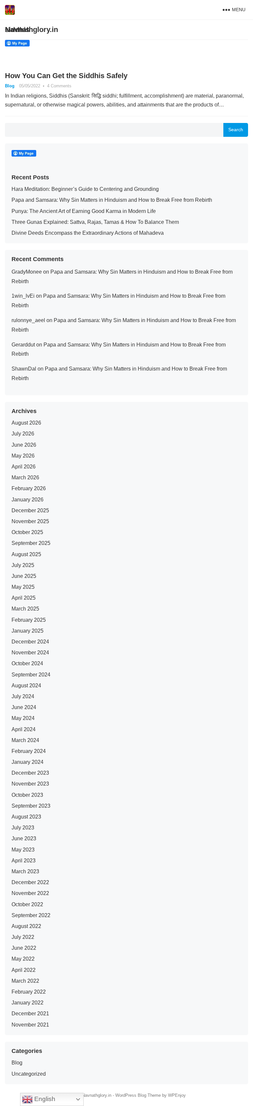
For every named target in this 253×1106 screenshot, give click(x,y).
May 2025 (23, 587)
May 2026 (23, 456)
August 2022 (26, 926)
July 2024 (23, 696)
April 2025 (24, 598)
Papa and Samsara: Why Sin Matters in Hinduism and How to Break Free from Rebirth (112, 200)
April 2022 (24, 970)
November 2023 (30, 784)
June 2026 (24, 445)
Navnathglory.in (31, 29)
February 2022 (29, 992)
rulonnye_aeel (28, 320)
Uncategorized (29, 1074)
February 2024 (29, 751)
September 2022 (31, 915)
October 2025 (27, 532)
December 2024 (30, 641)
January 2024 (27, 762)
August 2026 (26, 423)
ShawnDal (24, 369)
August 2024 (26, 685)
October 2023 (27, 795)
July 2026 (23, 433)
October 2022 (27, 904)
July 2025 (23, 565)
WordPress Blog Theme (138, 1095)
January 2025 (27, 631)
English (44, 1098)
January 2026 (27, 499)
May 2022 (23, 959)
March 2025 (25, 609)
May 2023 (23, 849)
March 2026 (25, 477)
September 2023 (31, 806)
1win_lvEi (23, 296)
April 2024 (24, 729)
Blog (9, 85)
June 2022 (24, 948)
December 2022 (30, 882)
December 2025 (30, 510)
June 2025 (24, 576)
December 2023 (30, 773)
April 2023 (24, 860)
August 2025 (26, 554)
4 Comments (59, 85)
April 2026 (24, 466)
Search (235, 129)
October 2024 (27, 663)
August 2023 (26, 817)
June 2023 (24, 838)
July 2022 (23, 937)
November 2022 (30, 893)
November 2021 (30, 1025)
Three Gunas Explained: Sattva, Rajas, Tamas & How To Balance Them (95, 222)
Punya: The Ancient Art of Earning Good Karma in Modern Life (84, 211)
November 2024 (30, 652)
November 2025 (30, 521)
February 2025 (29, 620)
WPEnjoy (177, 1095)
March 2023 (25, 871)
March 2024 (25, 740)
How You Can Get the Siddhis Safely (66, 76)
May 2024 (23, 718)
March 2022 (25, 981)
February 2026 (29, 488)
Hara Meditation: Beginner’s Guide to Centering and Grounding (85, 189)
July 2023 (23, 827)
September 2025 (31, 543)
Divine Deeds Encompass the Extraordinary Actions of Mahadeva (88, 233)
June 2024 (24, 707)
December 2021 (30, 1013)
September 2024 (31, 674)
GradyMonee (27, 272)
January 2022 (27, 1002)
